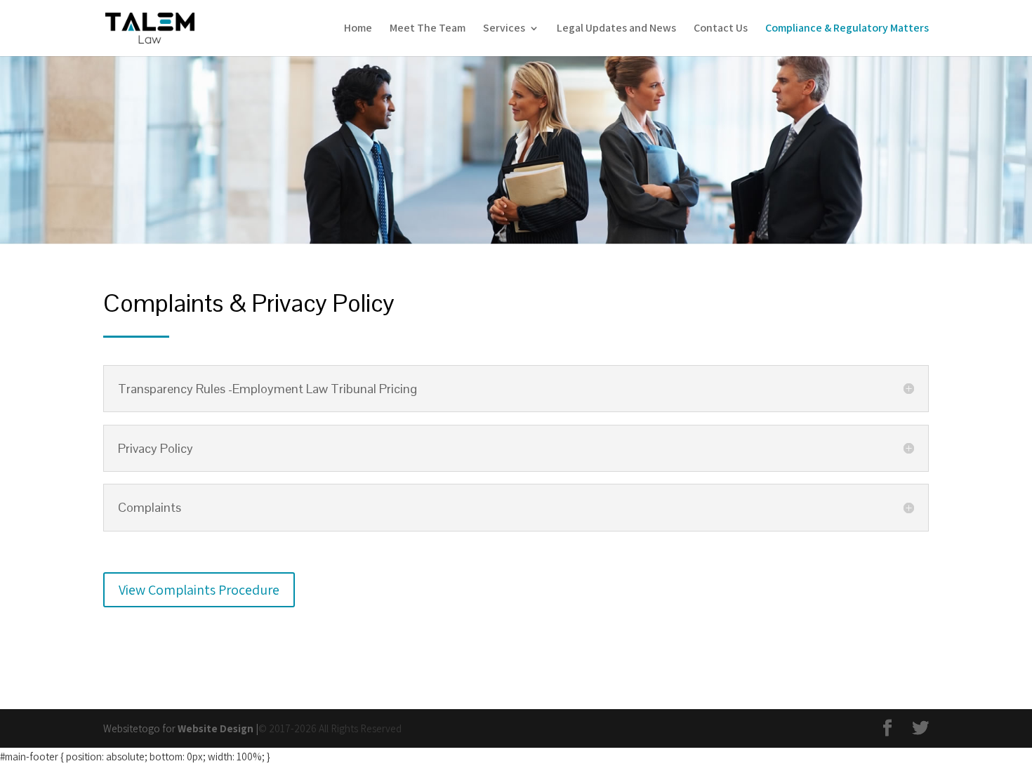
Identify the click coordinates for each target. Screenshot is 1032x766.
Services (504, 29)
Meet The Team (427, 29)
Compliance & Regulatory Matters (847, 29)
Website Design (215, 728)
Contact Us (721, 29)
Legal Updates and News (616, 29)
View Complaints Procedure (199, 590)
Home (358, 29)
